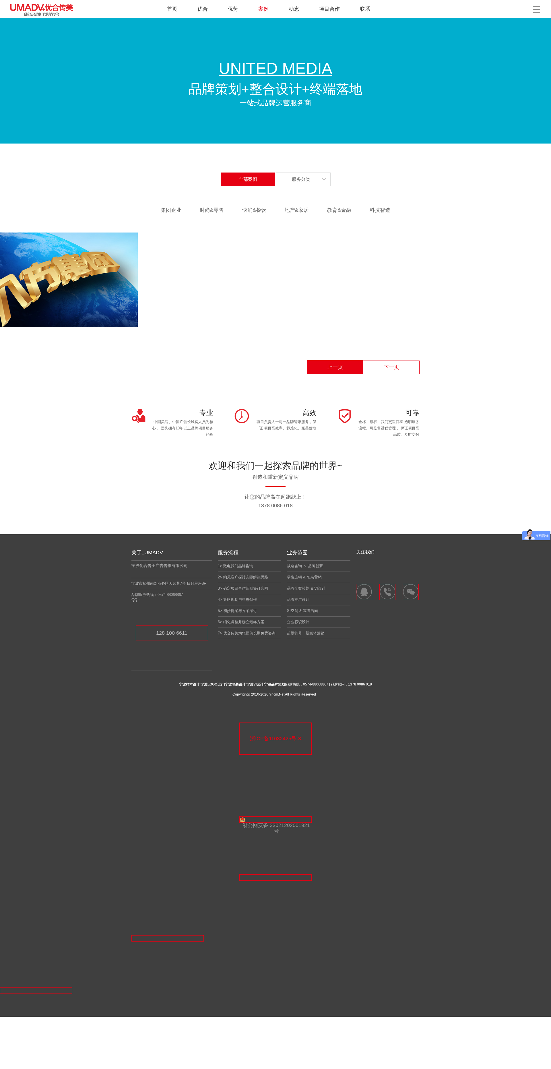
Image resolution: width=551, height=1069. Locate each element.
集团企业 (171, 210)
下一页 (391, 367)
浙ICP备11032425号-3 (275, 738)
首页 (172, 9)
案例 (263, 9)
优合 (202, 9)
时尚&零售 (212, 210)
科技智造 (380, 210)
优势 (233, 9)
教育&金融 (339, 210)
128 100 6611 (171, 633)
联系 (365, 9)
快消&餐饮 (254, 210)
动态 (294, 9)
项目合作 (329, 9)
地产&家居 (297, 210)
